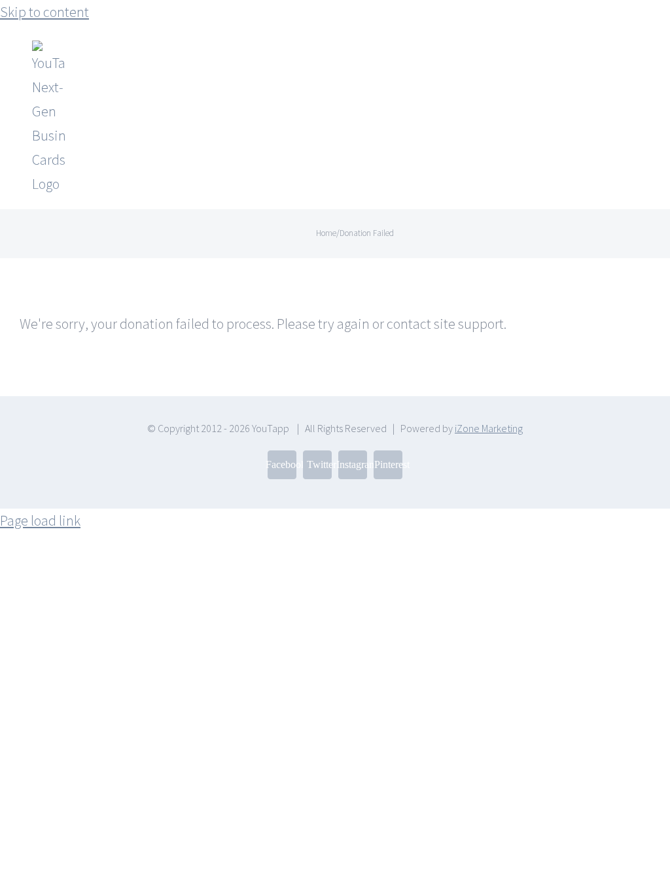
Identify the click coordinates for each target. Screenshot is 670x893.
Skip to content (44, 12)
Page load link (40, 520)
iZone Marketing (489, 428)
